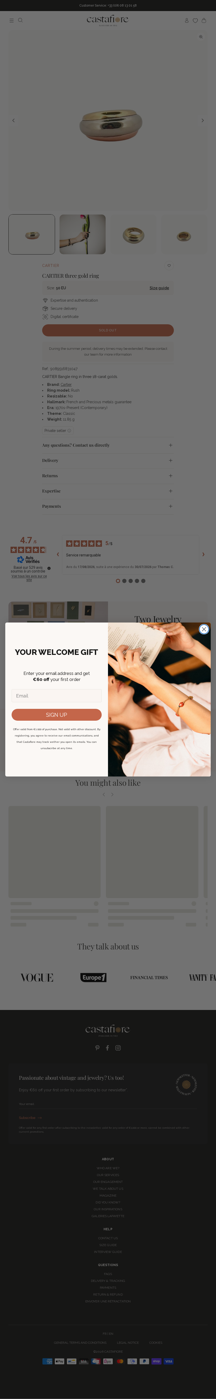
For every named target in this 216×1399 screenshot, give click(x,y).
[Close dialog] (204, 629)
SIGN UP (56, 715)
